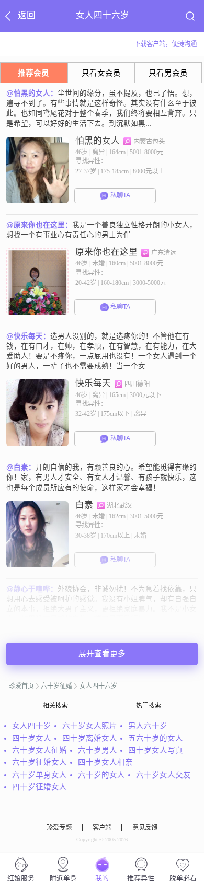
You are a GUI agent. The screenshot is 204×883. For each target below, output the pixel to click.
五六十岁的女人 (155, 738)
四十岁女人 (31, 738)
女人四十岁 (31, 726)
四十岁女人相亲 (105, 762)
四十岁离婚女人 (89, 738)
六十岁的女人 (101, 775)
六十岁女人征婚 (39, 750)
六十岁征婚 (56, 686)
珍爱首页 (21, 686)
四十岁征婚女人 (39, 787)
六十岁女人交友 (163, 775)
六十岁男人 (97, 750)
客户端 (102, 827)
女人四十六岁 (98, 686)
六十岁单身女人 (39, 775)
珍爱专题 (59, 827)
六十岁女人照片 (89, 726)
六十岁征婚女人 (39, 762)
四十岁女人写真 (155, 750)
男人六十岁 (147, 726)
